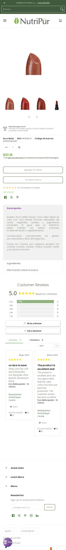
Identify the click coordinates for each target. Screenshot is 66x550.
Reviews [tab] (13, 339)
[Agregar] (19, 147)
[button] (60, 20)
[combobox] (30, 9)
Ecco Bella (8, 138)
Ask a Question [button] (34, 330)
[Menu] (4, 20)
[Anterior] (5, 63)
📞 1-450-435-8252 (42, 3)
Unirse (50, 507)
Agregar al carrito (33, 170)
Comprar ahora (33, 179)
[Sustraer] (6, 147)
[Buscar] (61, 9)
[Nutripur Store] (32, 20)
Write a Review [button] (34, 323)
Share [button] (15, 406)
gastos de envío (15, 158)
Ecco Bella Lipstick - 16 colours (19, 385)
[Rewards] (7, 542)
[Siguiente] (60, 63)
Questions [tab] (35, 339)
